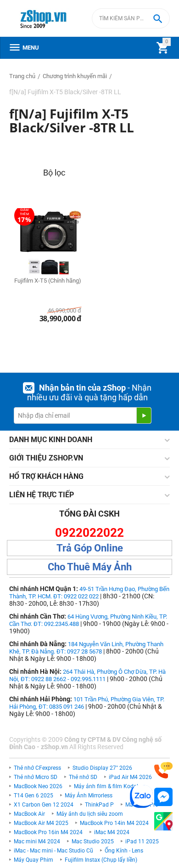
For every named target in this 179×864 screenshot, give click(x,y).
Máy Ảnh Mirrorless (88, 795)
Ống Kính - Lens (124, 850)
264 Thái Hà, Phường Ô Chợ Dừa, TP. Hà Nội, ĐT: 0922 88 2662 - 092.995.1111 (87, 675)
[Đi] (143, 415)
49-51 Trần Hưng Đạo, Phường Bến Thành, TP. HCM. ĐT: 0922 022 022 (89, 592)
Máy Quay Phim (33, 860)
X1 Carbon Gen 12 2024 (43, 804)
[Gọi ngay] (163, 770)
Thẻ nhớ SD (83, 777)
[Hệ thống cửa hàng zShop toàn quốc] (163, 821)
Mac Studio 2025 (93, 841)
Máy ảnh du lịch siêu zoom (89, 814)
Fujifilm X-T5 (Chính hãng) (47, 280)
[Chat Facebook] (163, 797)
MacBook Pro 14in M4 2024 (114, 823)
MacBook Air (29, 814)
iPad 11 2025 (142, 841)
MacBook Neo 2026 (38, 786)
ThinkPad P (99, 804)
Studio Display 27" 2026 (102, 768)
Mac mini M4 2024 (37, 841)
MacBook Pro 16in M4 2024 (48, 832)
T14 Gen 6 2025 (33, 795)
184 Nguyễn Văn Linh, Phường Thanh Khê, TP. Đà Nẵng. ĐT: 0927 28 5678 (86, 648)
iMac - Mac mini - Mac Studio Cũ (53, 850)
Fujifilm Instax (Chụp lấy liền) (101, 860)
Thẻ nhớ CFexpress (37, 768)
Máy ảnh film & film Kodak (107, 786)
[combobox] (131, 18)
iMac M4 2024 (111, 832)
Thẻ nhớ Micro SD (35, 777)
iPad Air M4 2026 (130, 777)
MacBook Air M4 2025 (41, 823)
